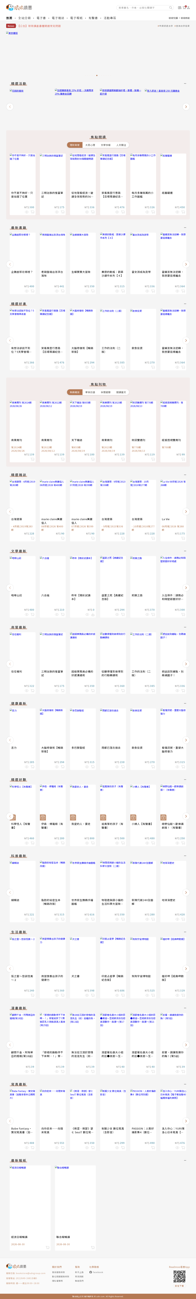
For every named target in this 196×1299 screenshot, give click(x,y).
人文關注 (121, 145)
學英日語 (90, 392)
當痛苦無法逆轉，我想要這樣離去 (173, 273)
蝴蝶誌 (15, 900)
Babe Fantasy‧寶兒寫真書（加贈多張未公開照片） (22, 1132)
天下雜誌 (76, 440)
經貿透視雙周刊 (171, 440)
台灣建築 (16, 519)
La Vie (166, 519)
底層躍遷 (167, 193)
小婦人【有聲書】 (143, 824)
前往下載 (179, 1285)
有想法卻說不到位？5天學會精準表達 (21, 351)
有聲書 (93, 18)
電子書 (41, 18)
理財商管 (75, 145)
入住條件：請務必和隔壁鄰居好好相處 (173, 599)
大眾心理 (90, 145)
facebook (98, 1272)
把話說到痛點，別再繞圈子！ (173, 673)
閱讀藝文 (121, 392)
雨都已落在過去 (111, 747)
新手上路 (79, 1272)
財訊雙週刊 (138, 440)
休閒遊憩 (106, 392)
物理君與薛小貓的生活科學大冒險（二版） (112, 903)
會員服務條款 (58, 1272)
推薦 (9, 18)
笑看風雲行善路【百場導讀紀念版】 (111, 196)
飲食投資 (137, 348)
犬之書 (75, 976)
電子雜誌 (58, 18)
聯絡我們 (79, 1280)
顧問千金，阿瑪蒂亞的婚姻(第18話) (22, 1054)
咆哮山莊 (16, 595)
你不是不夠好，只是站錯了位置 (22, 194)
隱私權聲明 (57, 1280)
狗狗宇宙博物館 (141, 976)
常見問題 (79, 1276)
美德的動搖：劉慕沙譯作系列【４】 (112, 273)
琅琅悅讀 (173, 18)
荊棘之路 (137, 595)
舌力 (14, 747)
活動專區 (110, 18)
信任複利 (16, 671)
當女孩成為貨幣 (141, 272)
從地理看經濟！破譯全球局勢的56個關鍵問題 (82, 196)
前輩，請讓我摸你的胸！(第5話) (173, 1054)
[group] (101, 54)
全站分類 (24, 18)
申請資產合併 (166, 25)
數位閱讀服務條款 (60, 1276)
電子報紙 (76, 18)
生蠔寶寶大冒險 (81, 272)
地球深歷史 (168, 900)
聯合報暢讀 (63, 1237)
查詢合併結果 (183, 25)
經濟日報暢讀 (19, 1237)
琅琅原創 (185, 18)
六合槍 (45, 595)
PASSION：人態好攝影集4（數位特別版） (143, 1132)
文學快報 (106, 145)
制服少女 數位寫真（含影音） (113, 1130)
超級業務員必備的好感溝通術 (82, 673)
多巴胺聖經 (78, 747)
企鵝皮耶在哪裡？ (22, 272)
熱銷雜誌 (75, 392)
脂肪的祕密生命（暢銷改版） (50, 902)
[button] (9, 106)
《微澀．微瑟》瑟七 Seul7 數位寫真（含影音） (82, 1132)
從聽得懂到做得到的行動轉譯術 (112, 673)
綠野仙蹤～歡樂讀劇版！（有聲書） (173, 825)
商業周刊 (16, 440)
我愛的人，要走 (81, 824)
